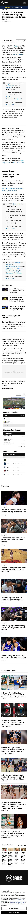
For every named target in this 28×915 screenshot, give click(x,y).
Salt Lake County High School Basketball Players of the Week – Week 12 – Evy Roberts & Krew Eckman (13, 778)
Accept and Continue (14, 912)
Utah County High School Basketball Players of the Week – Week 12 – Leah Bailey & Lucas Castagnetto (13, 835)
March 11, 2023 (10, 228)
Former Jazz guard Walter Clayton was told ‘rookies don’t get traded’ (14, 656)
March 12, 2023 (10, 104)
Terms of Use (21, 899)
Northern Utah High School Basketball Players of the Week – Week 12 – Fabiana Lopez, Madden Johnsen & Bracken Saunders (13, 806)
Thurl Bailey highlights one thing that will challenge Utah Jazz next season (13, 627)
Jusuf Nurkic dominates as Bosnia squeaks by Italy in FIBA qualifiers (13, 511)
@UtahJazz (16, 204)
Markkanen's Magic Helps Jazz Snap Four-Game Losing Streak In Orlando (17, 308)
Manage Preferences (14, 908)
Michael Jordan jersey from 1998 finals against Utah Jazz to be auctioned (13, 569)
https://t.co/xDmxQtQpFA (13, 271)
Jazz (15, 46)
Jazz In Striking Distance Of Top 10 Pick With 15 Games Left (17, 290)
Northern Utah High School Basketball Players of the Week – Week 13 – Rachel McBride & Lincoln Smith (13, 723)
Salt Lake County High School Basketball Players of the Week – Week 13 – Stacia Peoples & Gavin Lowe (13, 696)
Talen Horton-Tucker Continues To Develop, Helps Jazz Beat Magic (16, 299)
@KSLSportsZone (11, 269)
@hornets (9, 87)
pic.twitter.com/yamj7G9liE (14, 99)
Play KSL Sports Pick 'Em (16, 7)
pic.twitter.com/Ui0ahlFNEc (14, 273)
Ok (26, 886)
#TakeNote (9, 97)
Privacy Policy (4, 901)
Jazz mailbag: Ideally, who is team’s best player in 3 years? (12, 598)
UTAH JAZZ (4, 9)
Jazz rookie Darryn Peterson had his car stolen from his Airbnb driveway (13, 540)
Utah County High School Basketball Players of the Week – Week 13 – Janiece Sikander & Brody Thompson (13, 750)
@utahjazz (11, 85)
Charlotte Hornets (18, 54)
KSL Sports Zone (18, 163)
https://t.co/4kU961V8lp (13, 267)
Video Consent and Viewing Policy (16, 902)
